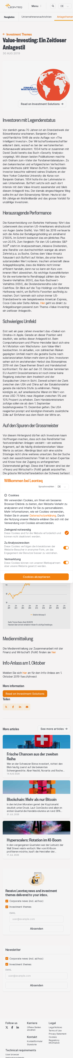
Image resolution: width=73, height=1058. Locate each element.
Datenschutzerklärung (43, 515)
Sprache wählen (46, 486)
